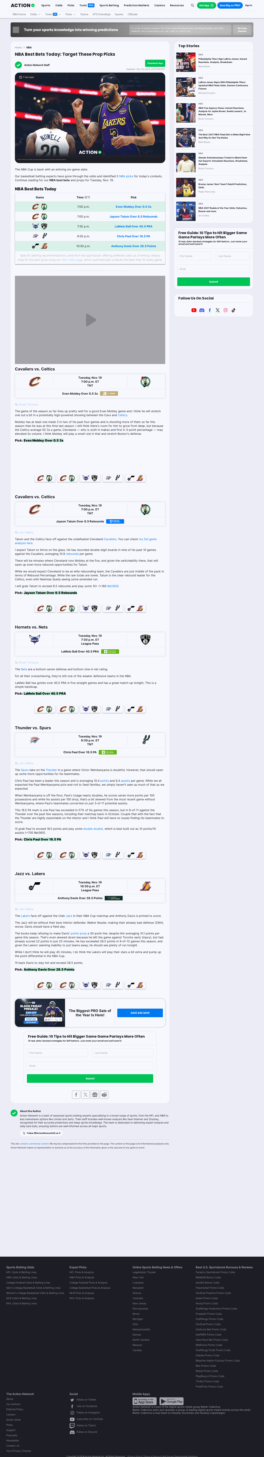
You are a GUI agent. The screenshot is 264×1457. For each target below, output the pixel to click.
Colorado (138, 1298)
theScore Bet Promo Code (211, 1329)
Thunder (51, 770)
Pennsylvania (140, 1308)
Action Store (13, 1419)
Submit (90, 1078)
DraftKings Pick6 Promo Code (213, 1350)
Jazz (69, 916)
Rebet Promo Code (207, 1370)
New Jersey (139, 1303)
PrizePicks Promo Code (209, 1386)
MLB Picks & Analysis (82, 1292)
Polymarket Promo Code (210, 1287)
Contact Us (12, 1445)
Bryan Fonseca (28, 404)
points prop (79, 933)
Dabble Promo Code (207, 1355)
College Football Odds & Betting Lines (28, 1282)
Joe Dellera (26, 532)
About (9, 1398)
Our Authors (13, 1404)
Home (18, 47)
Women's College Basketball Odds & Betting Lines (35, 1292)
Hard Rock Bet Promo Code (212, 1339)
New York (138, 1277)
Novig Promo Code (207, 1303)
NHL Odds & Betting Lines (21, 1303)
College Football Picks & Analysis (88, 1282)
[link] (90, 264)
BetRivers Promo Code (209, 1344)
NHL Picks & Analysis (82, 1298)
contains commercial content (34, 1143)
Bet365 (112, 586)
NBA (29, 47)
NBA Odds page (72, 259)
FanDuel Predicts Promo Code (213, 1292)
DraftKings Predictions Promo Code (216, 1308)
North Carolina (141, 1339)
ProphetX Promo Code (209, 1313)
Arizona (137, 1292)
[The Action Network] (23, 5)
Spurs (25, 770)
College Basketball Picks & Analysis (90, 1287)
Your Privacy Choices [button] (18, 1450)
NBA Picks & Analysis (82, 1277)
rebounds (72, 554)
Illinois (136, 1313)
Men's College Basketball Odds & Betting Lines (33, 1287)
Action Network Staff (37, 64)
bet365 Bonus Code (207, 1282)
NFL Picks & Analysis (82, 1272)
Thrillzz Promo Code (207, 1381)
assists (125, 780)
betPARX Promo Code (208, 1334)
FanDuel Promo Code (208, 1324)
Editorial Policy (14, 1409)
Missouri (137, 1344)
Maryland (138, 1287)
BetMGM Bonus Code (208, 1277)
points (104, 780)
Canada (137, 1350)
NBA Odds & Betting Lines (21, 1277)
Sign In (248, 5)
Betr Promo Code (206, 1365)
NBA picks (126, 176)
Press (9, 1424)
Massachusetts (141, 1329)
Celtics (122, 415)
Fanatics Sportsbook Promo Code (215, 1272)
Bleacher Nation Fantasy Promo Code (218, 1360)
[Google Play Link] (171, 1400)
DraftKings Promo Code (209, 1318)
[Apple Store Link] (145, 1400)
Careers (10, 1414)
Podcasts (11, 1435)
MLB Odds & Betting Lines (21, 1298)
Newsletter (12, 1440)
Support (10, 1430)
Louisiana (138, 1282)
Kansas (137, 1334)
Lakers (25, 916)
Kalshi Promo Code (207, 1298)
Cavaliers (110, 539)
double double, (93, 828)
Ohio (135, 1324)
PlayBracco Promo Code (210, 1376)
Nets (24, 669)
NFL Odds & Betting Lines (21, 1272)
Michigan (138, 1318)
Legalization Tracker (144, 1272)
